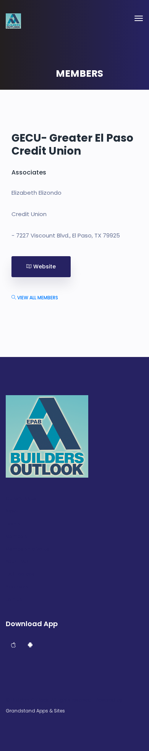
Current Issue (21, 498)
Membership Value (27, 549)
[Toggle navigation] (138, 18)
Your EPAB (17, 561)
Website (44, 266)
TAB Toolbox (20, 574)
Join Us (14, 599)
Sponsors (17, 587)
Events (13, 524)
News (12, 511)
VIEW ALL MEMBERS (37, 297)
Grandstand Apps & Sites (35, 710)
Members (17, 536)
